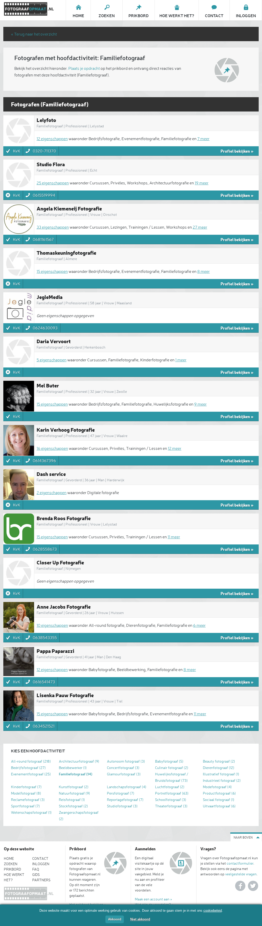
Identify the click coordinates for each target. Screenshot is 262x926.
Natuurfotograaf (74, 793)
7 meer (203, 138)
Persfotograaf (120, 793)
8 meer (203, 271)
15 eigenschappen (52, 271)
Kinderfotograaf (26, 787)
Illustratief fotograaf (221, 774)
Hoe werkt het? (14, 877)
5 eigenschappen (52, 359)
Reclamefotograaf (28, 799)
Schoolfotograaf (170, 799)
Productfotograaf (219, 793)
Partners (41, 880)
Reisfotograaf (72, 799)
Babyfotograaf (169, 761)
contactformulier (240, 863)
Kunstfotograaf (74, 787)
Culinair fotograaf (171, 767)
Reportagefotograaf (125, 799)
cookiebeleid (212, 910)
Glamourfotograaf (124, 774)
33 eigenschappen (53, 227)
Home (9, 858)
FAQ (35, 869)
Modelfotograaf (26, 793)
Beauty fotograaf (219, 761)
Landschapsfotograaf (126, 787)
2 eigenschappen (52, 492)
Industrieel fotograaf (222, 780)
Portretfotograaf (172, 793)
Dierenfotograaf (218, 767)
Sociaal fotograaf (218, 799)
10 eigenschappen (52, 625)
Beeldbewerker (73, 767)
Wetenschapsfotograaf (31, 812)
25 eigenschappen (53, 182)
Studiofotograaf (122, 806)
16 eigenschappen (52, 448)
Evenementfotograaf (31, 774)
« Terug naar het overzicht (34, 34)
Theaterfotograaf (171, 806)
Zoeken (10, 864)
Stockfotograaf (73, 806)
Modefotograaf (217, 787)
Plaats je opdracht (84, 68)
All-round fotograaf (31, 761)
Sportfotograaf (25, 806)
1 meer (181, 359)
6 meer (199, 625)
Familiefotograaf (75, 774)
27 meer (200, 227)
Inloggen (40, 864)
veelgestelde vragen (241, 874)
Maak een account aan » (153, 899)
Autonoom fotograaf (126, 761)
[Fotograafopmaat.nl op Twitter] (253, 886)
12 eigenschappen (52, 138)
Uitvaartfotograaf (219, 806)
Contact (40, 858)
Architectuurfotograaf (79, 761)
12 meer (174, 448)
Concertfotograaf (123, 767)
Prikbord (12, 869)
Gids (36, 874)
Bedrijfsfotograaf (28, 767)
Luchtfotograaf (169, 787)
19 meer (202, 182)
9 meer (200, 404)
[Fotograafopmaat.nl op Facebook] (240, 886)
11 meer (174, 536)
